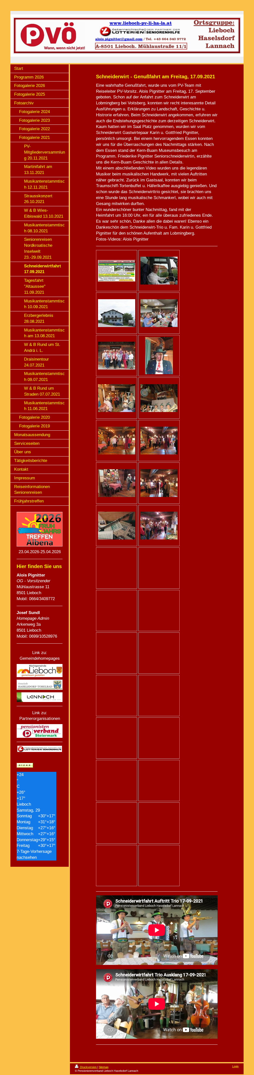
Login (235, 1066)
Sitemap (103, 1067)
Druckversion (88, 1067)
